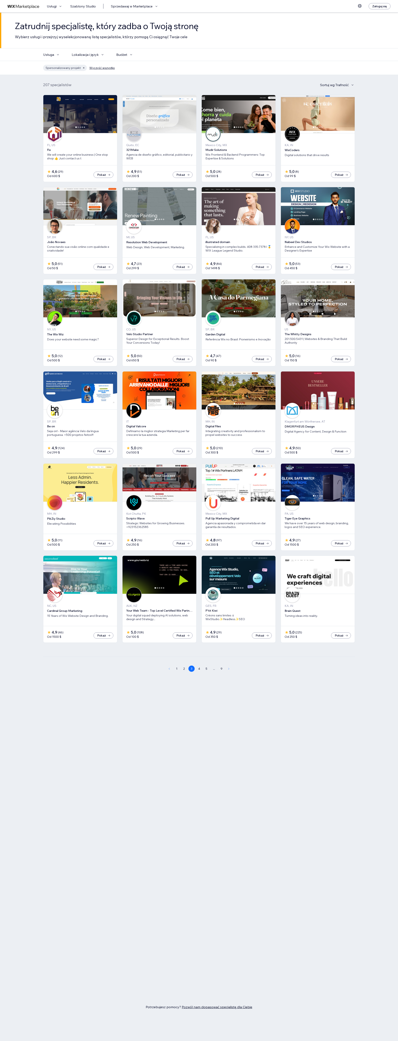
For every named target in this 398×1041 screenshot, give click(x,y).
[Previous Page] (169, 669)
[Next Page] (229, 669)
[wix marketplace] (23, 6)
